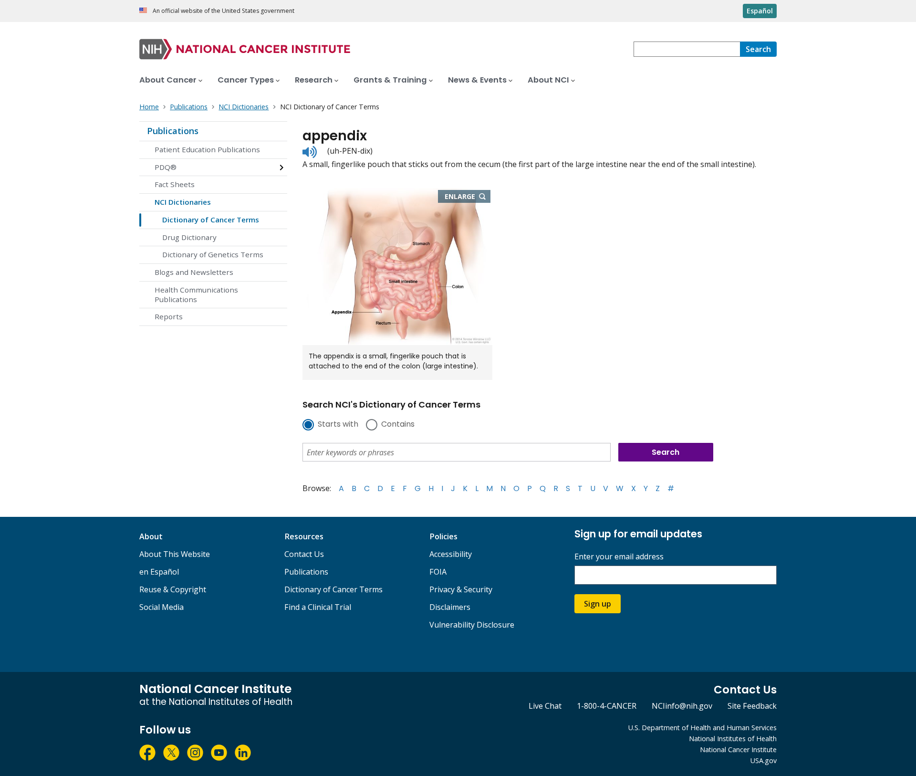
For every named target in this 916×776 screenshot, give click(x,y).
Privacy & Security (460, 589)
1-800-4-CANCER (606, 706)
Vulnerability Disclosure (471, 624)
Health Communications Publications (196, 294)
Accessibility (450, 554)
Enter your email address (619, 557)
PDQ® (166, 167)
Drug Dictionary (189, 237)
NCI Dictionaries (183, 202)
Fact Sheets (175, 184)
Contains (398, 425)
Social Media (161, 607)
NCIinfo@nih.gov (682, 706)
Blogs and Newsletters (194, 272)
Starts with (338, 425)
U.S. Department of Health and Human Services (702, 727)
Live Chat (545, 706)
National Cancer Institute (738, 749)
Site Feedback (752, 706)
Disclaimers (449, 607)
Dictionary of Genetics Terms (212, 254)
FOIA (438, 571)
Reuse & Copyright (172, 589)
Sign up (597, 603)
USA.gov (763, 760)
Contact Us (304, 554)
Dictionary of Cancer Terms (210, 219)
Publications (172, 130)
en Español (159, 571)
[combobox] (687, 49)
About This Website (174, 554)
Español (760, 10)
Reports (169, 316)
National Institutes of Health (733, 738)
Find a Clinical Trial (317, 607)
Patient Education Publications (207, 149)
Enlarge (467, 197)
